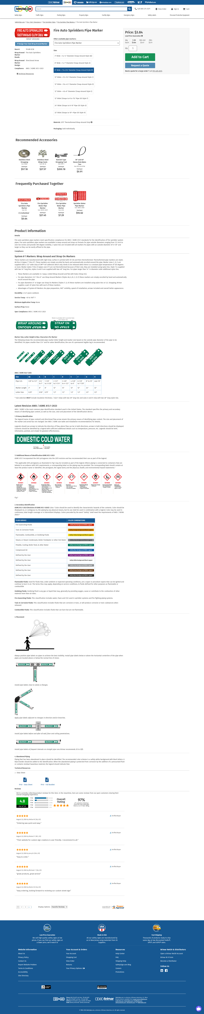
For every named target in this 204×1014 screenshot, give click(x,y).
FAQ (117, 957)
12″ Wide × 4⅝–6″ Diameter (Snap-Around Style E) (73, 91)
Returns (69, 965)
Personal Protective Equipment (179, 15)
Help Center (120, 954)
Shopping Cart (71, 957)
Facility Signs (106, 15)
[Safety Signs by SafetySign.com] (24, 11)
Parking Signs (61, 15)
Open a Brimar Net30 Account (171, 954)
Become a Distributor (168, 961)
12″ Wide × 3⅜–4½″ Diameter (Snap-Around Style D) (74, 84)
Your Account (71, 954)
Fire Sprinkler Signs (49, 22)
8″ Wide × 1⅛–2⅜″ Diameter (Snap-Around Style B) (74, 70)
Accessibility (23, 972)
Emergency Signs (129, 15)
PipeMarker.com (138, 1001)
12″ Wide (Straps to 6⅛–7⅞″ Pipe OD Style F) (71, 98)
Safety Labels (152, 15)
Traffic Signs (39, 15)
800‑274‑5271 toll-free (76, 997)
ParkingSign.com (128, 1001)
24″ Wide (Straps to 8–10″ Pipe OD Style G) (71, 106)
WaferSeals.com (142, 1002)
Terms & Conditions (25, 968)
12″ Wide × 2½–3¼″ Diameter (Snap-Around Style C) (74, 77)
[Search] (129, 9)
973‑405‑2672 (157, 71)
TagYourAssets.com (120, 1002)
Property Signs (83, 15)
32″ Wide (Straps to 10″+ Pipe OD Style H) (70, 113)
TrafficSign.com (119, 1001)
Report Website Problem (27, 965)
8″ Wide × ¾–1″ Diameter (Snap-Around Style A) (72, 63)
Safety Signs (18, 15)
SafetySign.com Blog (123, 965)
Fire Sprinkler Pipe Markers (66, 22)
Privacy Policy (23, 957)
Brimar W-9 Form (166, 957)
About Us (21, 954)
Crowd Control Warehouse (140, 999)
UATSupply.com (131, 1002)
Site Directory (23, 976)
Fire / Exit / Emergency (33, 22)
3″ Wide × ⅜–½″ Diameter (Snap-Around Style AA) (73, 56)
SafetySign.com (20, 22)
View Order (70, 961)
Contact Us (22, 961)
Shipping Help (121, 961)
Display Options (44, 907)
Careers (118, 968)
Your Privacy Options (74, 968)
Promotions (120, 972)
